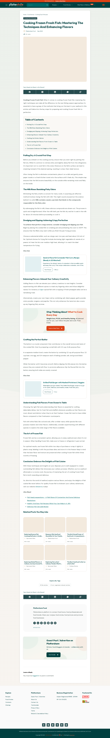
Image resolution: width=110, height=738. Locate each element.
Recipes (8, 697)
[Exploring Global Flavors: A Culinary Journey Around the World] (33, 553)
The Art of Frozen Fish (34, 145)
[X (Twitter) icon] (45, 623)
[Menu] (6, 5)
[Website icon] (41, 623)
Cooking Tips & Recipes (41, 14)
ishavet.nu (39, 487)
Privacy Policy (35, 708)
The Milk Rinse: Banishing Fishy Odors (38, 128)
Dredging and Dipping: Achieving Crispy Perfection (42, 131)
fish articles (44, 585)
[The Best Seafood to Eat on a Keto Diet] (76, 553)
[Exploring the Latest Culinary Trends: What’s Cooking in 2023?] (55, 553)
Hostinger (72, 735)
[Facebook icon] (34, 623)
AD (63, 735)
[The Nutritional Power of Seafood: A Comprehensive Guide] (76, 525)
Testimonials (35, 705)
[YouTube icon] (55, 623)
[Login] (103, 5)
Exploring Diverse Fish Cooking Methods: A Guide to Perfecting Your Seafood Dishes (33, 535)
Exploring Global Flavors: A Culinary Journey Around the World (33, 563)
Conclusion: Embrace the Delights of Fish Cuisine (42, 148)
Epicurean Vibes (31, 538)
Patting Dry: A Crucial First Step (37, 124)
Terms (33, 711)
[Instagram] (48, 725)
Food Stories (31, 14)
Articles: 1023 (36, 627)
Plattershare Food (52, 538)
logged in (36, 676)
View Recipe (47, 269)
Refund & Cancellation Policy (39, 714)
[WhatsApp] (67, 92)
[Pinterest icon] (51, 623)
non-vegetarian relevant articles (60, 585)
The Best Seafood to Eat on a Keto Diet (76, 563)
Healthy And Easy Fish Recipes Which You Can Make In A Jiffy (48, 504)
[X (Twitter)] (42, 92)
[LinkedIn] (55, 92)
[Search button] (47, 5)
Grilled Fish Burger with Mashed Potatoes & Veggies (63, 382)
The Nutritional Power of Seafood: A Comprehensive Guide (76, 535)
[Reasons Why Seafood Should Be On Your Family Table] (55, 525)
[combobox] (36, 5)
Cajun (41, 290)
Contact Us (34, 702)
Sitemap (8, 705)
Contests (8, 702)
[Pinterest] (43, 725)
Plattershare (49, 735)
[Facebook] (29, 92)
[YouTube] (52, 725)
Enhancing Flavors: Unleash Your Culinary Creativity (43, 135)
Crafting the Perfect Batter (35, 138)
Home (24, 14)
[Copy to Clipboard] (80, 92)
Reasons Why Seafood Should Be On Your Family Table (54, 535)
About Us (34, 699)
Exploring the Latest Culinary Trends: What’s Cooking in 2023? (53, 563)
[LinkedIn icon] (38, 623)
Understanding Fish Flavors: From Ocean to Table (42, 142)
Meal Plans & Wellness (85, 5)
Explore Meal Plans (60, 1)
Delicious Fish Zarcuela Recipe (37, 507)
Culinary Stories (73, 566)
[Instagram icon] (48, 623)
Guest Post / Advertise (38, 697)
